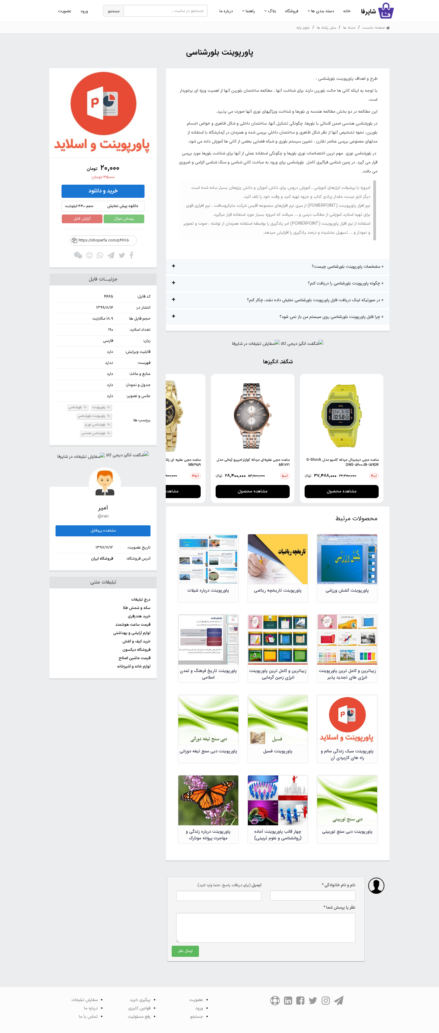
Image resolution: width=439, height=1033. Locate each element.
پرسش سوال (124, 219)
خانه (347, 11)
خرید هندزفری (139, 616)
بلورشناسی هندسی (93, 433)
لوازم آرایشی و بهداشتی (132, 633)
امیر (103, 508)
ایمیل (229, 885)
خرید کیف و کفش (136, 642)
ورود (84, 11)
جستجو (114, 11)
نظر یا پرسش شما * (339, 908)
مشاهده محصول (342, 491)
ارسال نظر (185, 951)
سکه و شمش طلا (137, 608)
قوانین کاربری (139, 1008)
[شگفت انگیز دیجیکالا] (302, 345)
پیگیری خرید (140, 1000)
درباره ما (226, 11)
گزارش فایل (82, 219)
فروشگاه (291, 11)
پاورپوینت (99, 407)
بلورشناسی (75, 407)
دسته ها (349, 28)
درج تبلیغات (141, 600)
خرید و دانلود (103, 191)
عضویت (64, 11)
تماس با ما (88, 1017)
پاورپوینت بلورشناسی (92, 416)
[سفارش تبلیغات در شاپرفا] (256, 345)
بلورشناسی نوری (95, 424)
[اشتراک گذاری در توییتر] (122, 257)
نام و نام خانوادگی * (338, 885)
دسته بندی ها (322, 11)
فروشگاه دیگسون (136, 650)
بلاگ (271, 11)
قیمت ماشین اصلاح (135, 658)
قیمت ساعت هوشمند (133, 625)
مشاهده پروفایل (103, 531)
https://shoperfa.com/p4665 (104, 241)
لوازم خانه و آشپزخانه (134, 667)
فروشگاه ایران (102, 559)
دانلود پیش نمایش (101, 206)
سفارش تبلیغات (84, 1000)
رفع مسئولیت (139, 1017)
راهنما (250, 11)
